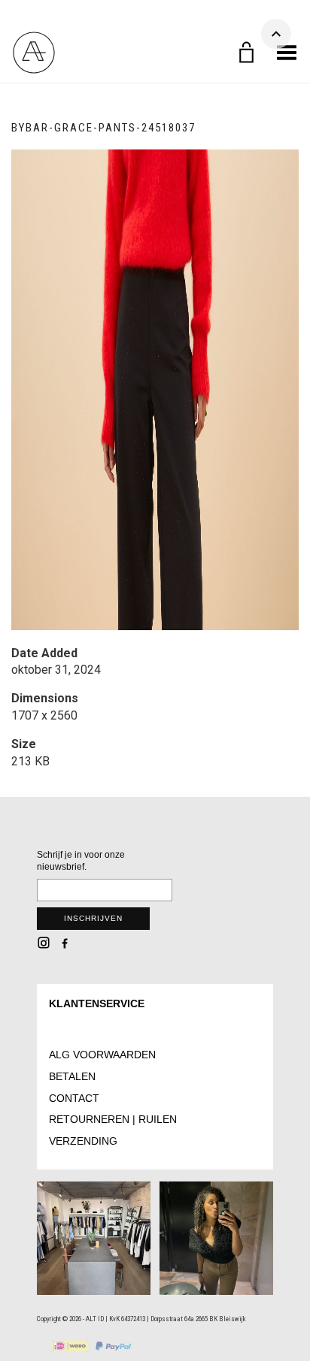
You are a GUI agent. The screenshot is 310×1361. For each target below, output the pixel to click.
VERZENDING (83, 1141)
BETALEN (72, 1076)
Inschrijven (93, 918)
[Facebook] (64, 942)
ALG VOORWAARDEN (102, 1055)
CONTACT (74, 1098)
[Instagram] (43, 942)
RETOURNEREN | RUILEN (113, 1119)
